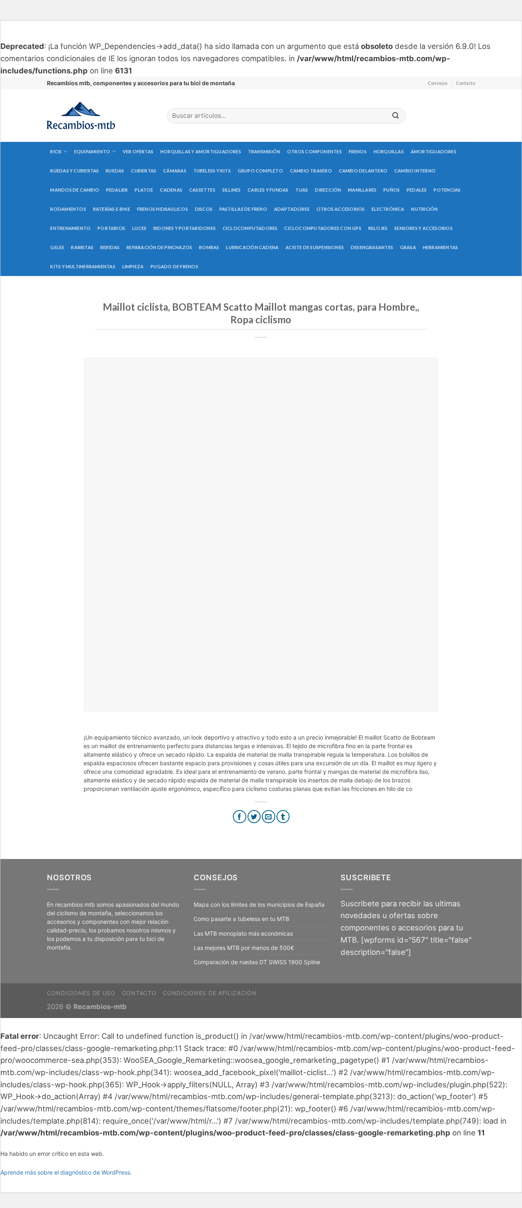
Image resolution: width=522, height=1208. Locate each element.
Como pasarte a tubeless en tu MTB (241, 918)
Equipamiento (92, 151)
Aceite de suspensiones (314, 247)
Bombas (209, 247)
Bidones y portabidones (184, 228)
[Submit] (396, 116)
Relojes (378, 228)
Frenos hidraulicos (162, 209)
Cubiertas (143, 170)
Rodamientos (68, 209)
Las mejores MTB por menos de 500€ (244, 947)
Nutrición (424, 209)
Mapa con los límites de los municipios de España (259, 904)
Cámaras (174, 170)
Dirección (328, 189)
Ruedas (115, 170)
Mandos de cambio (74, 189)
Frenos (358, 151)
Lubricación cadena (252, 247)
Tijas (301, 189)
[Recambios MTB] (101, 115)
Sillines (231, 189)
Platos (144, 189)
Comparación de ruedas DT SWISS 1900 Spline (257, 961)
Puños (391, 189)
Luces (139, 228)
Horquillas (389, 151)
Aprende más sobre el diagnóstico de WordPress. (66, 1172)
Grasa (408, 247)
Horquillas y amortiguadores (200, 151)
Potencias (447, 189)
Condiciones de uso (81, 992)
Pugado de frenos (174, 266)
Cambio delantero (363, 170)
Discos (203, 209)
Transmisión (264, 151)
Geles (57, 247)
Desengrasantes (372, 247)
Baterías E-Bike (111, 209)
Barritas (82, 247)
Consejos (438, 83)
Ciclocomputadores (250, 228)
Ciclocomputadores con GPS (322, 228)
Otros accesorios (340, 209)
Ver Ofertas (138, 151)
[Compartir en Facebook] (239, 817)
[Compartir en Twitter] (254, 817)
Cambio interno (415, 170)
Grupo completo (260, 170)
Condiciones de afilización (210, 992)
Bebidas (110, 247)
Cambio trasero (311, 170)
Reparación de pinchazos (159, 247)
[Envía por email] (268, 817)
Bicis (56, 151)
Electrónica (388, 209)
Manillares (362, 189)
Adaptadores (292, 209)
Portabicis (111, 228)
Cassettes (202, 189)
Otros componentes (314, 151)
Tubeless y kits (212, 170)
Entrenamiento (70, 228)
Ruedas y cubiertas (74, 170)
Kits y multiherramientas (82, 266)
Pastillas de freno (243, 209)
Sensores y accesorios (423, 228)
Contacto (465, 83)
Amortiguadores (433, 151)
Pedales (417, 189)
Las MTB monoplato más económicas (243, 933)
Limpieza (133, 266)
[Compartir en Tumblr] (283, 817)
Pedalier (117, 189)
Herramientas (440, 247)
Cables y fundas (268, 189)
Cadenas (171, 189)
